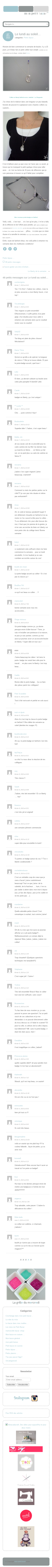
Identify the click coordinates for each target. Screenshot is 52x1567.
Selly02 (17, 332)
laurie (17, 1236)
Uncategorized (11, 1361)
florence (18, 805)
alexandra (18, 1090)
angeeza (18, 1199)
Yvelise (17, 985)
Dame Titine (19, 350)
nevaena (18, 465)
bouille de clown (21, 567)
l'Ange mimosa (20, 620)
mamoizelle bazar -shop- (15, 1331)
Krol (16, 1177)
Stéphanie (18, 969)
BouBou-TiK (19, 585)
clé (16, 951)
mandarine (19, 904)
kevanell (18, 1158)
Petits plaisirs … (12, 1353)
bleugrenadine (20, 1137)
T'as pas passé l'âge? (14, 1357)
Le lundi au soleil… (28, 34)
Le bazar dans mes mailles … (17, 1323)
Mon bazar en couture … (15, 1335)
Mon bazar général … (14, 1338)
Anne (27, 53)
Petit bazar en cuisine (14, 1346)
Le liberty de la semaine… (38, 271)
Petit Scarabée (20, 694)
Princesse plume (21, 1056)
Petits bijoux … (11, 1350)
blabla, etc (19, 437)
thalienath (18, 1075)
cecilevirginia (20, 282)
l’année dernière (18, 228)
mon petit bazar (20, 1561)
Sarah (17, 787)
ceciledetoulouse (21, 870)
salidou (17, 821)
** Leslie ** (19, 406)
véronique (18, 1121)
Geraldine (18, 1041)
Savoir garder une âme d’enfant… (17, 267)
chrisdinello (19, 852)
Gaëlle (17, 675)
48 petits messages (13, 262)
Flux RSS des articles (14, 1413)
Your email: (10, 1376)
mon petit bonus (12, 1342)
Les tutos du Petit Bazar (15, 1327)
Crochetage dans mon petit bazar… (19, 1316)
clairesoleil (19, 601)
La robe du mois (12, 1320)
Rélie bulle (19, 1217)
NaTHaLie (18, 753)
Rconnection (19, 1003)
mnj (16, 771)
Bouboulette (19, 421)
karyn (17, 542)
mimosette (19, 1106)
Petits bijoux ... (30, 38)
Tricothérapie (20, 304)
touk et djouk (20, 712)
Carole (17, 390)
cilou (16, 836)
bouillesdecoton (21, 734)
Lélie (16, 372)
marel (17, 923)
